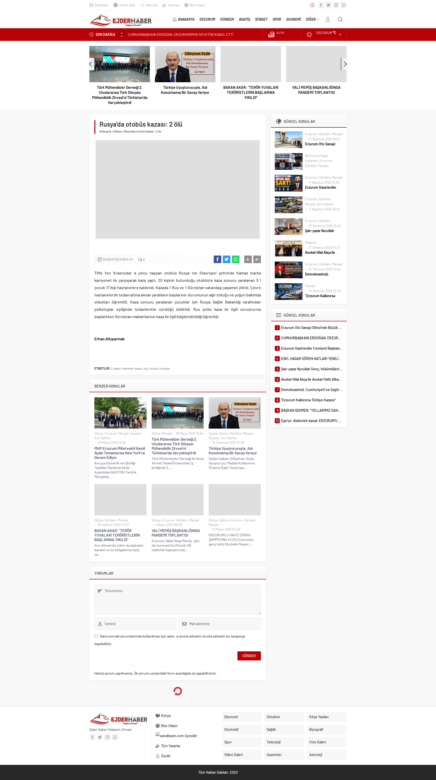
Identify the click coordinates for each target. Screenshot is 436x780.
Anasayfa (105, 131)
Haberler (127, 368)
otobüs (153, 368)
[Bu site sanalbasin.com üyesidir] (185, 736)
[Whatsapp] (344, 5)
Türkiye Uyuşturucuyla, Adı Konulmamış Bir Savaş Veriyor (185, 90)
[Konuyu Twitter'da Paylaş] (226, 259)
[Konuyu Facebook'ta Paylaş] (217, 259)
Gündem (235, 433)
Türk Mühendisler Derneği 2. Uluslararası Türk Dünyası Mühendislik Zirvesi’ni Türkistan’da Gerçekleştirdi (119, 95)
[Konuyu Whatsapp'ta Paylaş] (235, 259)
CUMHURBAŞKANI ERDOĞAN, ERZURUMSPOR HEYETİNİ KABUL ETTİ (180, 34)
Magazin (311, 242)
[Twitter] (328, 5)
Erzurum (111, 433)
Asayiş (213, 433)
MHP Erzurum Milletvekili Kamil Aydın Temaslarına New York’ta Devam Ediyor (119, 453)
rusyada (164, 368)
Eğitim (223, 520)
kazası (138, 368)
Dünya (118, 131)
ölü (146, 368)
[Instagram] (336, 5)
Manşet (124, 433)
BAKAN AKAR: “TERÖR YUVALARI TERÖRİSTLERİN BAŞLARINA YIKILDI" (251, 92)
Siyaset (135, 433)
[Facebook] (321, 5)
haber (117, 368)
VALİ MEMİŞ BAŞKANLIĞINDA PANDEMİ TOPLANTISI (316, 90)
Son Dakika (102, 438)
